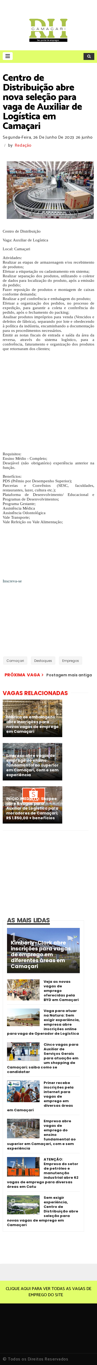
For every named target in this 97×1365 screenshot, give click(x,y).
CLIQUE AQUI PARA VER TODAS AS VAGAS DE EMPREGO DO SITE (48, 1291)
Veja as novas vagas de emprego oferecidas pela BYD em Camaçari (61, 990)
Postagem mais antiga (69, 675)
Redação (23, 145)
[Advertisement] (48, 399)
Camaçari (15, 660)
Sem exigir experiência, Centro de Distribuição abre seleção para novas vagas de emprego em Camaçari (42, 1211)
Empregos (70, 660)
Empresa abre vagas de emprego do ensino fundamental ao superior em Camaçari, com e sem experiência (41, 1135)
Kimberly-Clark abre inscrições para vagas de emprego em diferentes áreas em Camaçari (41, 954)
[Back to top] (83, 1352)
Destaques (43, 660)
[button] (8, 56)
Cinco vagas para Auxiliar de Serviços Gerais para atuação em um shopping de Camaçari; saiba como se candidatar (42, 1058)
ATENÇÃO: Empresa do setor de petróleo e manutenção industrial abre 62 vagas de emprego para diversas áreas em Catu (42, 1173)
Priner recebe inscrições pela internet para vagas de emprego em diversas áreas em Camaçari (40, 1096)
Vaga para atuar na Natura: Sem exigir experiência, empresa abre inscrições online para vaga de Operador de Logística (43, 1022)
